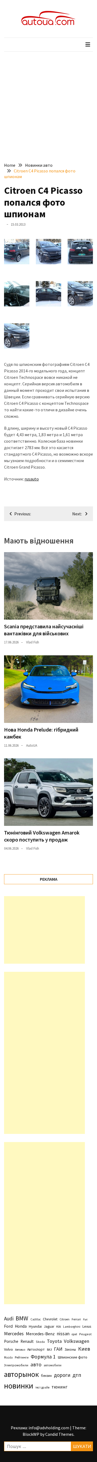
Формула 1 (43, 1356)
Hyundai (35, 1326)
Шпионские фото (72, 1357)
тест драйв (42, 1387)
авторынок (21, 1374)
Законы (70, 1349)
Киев (84, 1349)
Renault (27, 1341)
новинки (18, 1386)
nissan (63, 1334)
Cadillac (35, 1319)
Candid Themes (59, 1434)
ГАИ (58, 1349)
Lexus (86, 1326)
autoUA (31, 745)
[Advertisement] (48, 103)
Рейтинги (22, 1357)
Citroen (65, 1319)
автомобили (52, 1365)
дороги (62, 1375)
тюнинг (59, 1387)
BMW (22, 1318)
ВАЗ (49, 1349)
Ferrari (76, 1319)
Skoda (40, 1342)
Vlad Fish (32, 642)
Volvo (8, 1349)
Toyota (54, 1341)
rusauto (32, 479)
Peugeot (85, 1334)
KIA (58, 1326)
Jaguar (49, 1326)
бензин (46, 1375)
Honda (21, 1326)
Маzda (8, 1357)
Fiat (85, 1319)
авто (35, 1364)
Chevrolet (50, 1319)
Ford (8, 1326)
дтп (76, 1374)
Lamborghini (71, 1327)
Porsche (11, 1341)
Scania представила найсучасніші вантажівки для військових (44, 630)
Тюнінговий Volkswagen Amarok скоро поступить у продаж (41, 836)
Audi (8, 1318)
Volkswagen (76, 1341)
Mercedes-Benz (40, 1333)
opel (74, 1334)
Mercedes (14, 1333)
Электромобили (16, 1365)
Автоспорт (36, 1349)
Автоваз (20, 1349)
